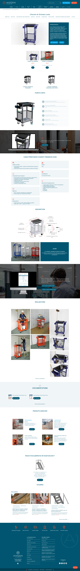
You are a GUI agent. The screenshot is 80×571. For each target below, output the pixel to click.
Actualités (73, 16)
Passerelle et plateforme (40, 7)
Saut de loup (28, 7)
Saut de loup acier (45, 542)
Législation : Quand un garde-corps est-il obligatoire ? (48, 560)
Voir (33, 67)
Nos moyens (29, 540)
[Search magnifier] (60, 3)
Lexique (28, 563)
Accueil (4, 9)
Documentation (29, 559)
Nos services (29, 544)
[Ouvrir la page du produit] (18, 424)
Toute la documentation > (40, 404)
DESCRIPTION (33, 16)
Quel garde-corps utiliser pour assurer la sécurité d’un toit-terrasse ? (48, 557)
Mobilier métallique (57, 7)
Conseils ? (62, 42)
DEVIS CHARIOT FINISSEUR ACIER (48, 285)
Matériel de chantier (45, 7)
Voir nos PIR (40, 479)
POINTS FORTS (13, 16)
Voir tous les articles (63, 519)
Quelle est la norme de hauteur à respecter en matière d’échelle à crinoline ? (48, 553)
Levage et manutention (51, 7)
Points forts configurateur (31, 561)
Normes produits (29, 548)
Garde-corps (34, 7)
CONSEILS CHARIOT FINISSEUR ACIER (49, 289)
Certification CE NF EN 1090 (31, 546)
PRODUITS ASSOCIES (51, 16)
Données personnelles (49, 569)
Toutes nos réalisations (40, 378)
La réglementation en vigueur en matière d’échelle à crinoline (48, 547)
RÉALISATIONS (38, 16)
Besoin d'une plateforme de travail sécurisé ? (63, 16)
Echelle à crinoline (11, 7)
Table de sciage (44, 544)
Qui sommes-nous (30, 538)
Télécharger (16, 398)
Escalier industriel (22, 7)
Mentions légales (42, 569)
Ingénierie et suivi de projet (31, 542)
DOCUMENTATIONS (44, 16)
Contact (74, 2)
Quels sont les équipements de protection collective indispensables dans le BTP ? (48, 550)
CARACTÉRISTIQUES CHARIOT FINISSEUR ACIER (22, 16)
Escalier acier (44, 540)
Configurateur (67, 2)
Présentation (7, 16)
